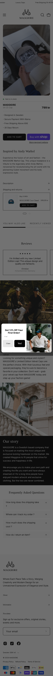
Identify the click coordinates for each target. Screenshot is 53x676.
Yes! (20, 343)
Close (8, 343)
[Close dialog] (49, 326)
